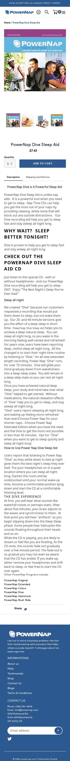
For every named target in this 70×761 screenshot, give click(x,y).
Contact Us (14, 683)
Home (7, 23)
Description (13, 177)
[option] (35, 60)
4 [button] (43, 109)
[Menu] (64, 12)
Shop (10, 678)
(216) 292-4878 (23, 706)
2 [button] (32, 109)
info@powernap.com (26, 710)
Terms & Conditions (19, 693)
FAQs (10, 668)
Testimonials (15, 673)
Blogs (10, 688)
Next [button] (64, 70)
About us (13, 664)
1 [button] (27, 109)
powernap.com (28, 759)
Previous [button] (6, 70)
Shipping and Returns (38, 177)
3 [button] (38, 109)
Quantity (9, 157)
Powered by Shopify (47, 759)
